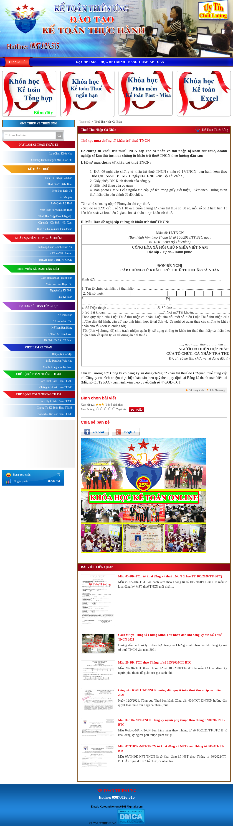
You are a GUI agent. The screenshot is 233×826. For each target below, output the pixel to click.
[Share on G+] (126, 431)
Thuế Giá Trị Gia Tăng (60, 184)
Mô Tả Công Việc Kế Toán (57, 367)
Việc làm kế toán (38, 347)
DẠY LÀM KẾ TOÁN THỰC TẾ (38, 144)
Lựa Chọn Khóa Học (60, 153)
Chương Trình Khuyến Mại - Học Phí (51, 160)
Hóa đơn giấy (65, 197)
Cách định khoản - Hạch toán (56, 277)
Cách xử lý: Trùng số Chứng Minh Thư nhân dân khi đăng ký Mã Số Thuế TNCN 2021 (170, 637)
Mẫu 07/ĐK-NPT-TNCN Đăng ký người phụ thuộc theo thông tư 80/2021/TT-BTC (171, 722)
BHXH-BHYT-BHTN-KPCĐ (55, 259)
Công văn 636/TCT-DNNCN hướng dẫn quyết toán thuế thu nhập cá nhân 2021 (169, 693)
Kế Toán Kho (65, 315)
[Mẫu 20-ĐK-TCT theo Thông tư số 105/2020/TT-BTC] (98, 671)
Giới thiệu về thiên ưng (38, 123)
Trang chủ (84, 121)
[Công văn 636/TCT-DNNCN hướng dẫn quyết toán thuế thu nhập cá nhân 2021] (98, 699)
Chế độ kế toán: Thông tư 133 (38, 394)
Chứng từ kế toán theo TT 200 (55, 387)
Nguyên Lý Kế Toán (61, 290)
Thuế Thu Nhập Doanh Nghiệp (55, 216)
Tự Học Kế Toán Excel (59, 334)
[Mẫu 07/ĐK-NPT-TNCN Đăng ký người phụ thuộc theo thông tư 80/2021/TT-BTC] (98, 727)
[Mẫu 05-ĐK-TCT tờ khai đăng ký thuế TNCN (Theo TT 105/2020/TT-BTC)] (98, 600)
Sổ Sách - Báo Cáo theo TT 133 (55, 414)
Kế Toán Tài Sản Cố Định (58, 340)
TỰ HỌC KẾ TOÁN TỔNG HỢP (38, 306)
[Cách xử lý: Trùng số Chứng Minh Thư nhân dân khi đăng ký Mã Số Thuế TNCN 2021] (98, 643)
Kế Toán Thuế (38, 169)
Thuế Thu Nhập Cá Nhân (108, 121)
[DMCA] (131, 823)
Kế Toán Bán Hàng (61, 327)
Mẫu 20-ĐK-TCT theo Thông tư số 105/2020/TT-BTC (154, 662)
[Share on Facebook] (95, 431)
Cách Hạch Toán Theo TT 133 (56, 401)
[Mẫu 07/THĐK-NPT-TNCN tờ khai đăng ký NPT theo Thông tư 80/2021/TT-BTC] (98, 756)
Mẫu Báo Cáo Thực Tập (59, 284)
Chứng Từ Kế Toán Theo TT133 (54, 407)
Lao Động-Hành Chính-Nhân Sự (54, 247)
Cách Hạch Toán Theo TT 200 (56, 381)
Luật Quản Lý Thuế (61, 203)
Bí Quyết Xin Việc (62, 354)
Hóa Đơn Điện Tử (62, 190)
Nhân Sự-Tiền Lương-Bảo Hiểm (38, 238)
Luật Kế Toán (65, 296)
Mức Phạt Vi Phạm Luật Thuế (56, 209)
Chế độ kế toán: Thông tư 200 (38, 374)
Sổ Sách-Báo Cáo (62, 321)
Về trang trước (197, 390)
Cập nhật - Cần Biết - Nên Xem (55, 222)
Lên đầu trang (217, 390)
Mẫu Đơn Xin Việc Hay (59, 360)
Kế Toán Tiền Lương (61, 253)
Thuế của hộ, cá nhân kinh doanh (54, 229)
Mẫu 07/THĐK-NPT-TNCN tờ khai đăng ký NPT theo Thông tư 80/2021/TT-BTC (171, 749)
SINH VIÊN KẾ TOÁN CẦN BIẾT (38, 268)
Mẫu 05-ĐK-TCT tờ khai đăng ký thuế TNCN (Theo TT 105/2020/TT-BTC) (170, 576)
